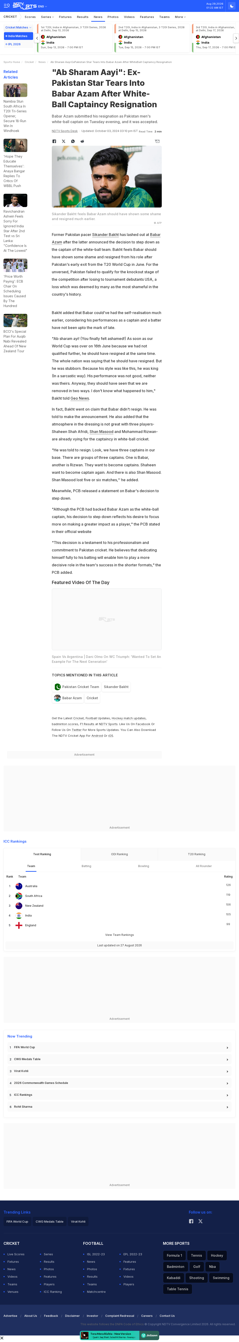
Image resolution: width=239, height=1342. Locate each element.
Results (83, 17)
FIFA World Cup (24, 1047)
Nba (212, 1267)
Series (46, 17)
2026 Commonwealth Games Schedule (41, 1083)
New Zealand (34, 905)
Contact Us (167, 1316)
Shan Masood (101, 431)
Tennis (196, 1255)
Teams (164, 17)
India (28, 915)
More (179, 17)
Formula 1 (174, 1255)
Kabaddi (173, 1278)
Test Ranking (42, 854)
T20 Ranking (196, 854)
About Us (30, 1316)
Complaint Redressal (119, 1316)
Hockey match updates (129, 718)
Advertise (10, 1316)
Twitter (77, 730)
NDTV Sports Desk (65, 131)
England (30, 925)
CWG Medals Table (27, 1059)
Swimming (221, 1278)
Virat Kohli (21, 1071)
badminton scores (65, 724)
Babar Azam (72, 698)
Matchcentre (96, 1292)
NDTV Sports (108, 724)
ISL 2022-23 (96, 1254)
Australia (31, 886)
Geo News (79, 398)
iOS (110, 735)
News (98, 17)
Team (31, 866)
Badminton (175, 1267)
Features (147, 17)
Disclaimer (72, 1316)
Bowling (143, 866)
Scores (30, 17)
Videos (129, 17)
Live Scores (16, 1254)
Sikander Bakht (105, 234)
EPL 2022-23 (132, 1254)
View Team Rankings (119, 935)
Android (97, 735)
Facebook (143, 724)
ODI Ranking (119, 854)
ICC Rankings (23, 1094)
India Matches (17, 36)
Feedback (51, 1316)
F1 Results (87, 724)
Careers (147, 1316)
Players (49, 1284)
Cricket (10, 16)
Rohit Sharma (23, 1106)
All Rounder (204, 866)
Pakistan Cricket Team (80, 687)
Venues (12, 1292)
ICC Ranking (53, 1292)
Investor (92, 1316)
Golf (196, 1267)
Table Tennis (177, 1289)
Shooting (196, 1278)
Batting (86, 866)
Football (92, 718)
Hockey (217, 1255)
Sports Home (12, 62)
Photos (113, 17)
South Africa (33, 896)
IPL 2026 (14, 44)
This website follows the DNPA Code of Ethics (112, 1324)
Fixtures (65, 17)
